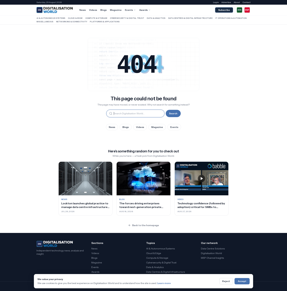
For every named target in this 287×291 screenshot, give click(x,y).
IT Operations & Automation (231, 18)
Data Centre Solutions (213, 248)
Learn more (164, 283)
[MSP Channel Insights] (247, 10)
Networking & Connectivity (71, 21)
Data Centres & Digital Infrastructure (190, 18)
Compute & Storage (96, 18)
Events (129, 9)
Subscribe (224, 9)
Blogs (103, 9)
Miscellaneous (45, 21)
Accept (242, 281)
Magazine (116, 9)
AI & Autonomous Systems (51, 18)
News (82, 9)
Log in (216, 2)
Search (173, 113)
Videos (93, 9)
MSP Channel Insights (212, 257)
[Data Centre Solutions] (239, 10)
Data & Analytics (156, 18)
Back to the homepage (145, 225)
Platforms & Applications (105, 21)
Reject (226, 281)
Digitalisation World (211, 253)
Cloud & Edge (75, 18)
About (237, 2)
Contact (246, 2)
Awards (143, 9)
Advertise (226, 2)
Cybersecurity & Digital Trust (127, 18)
